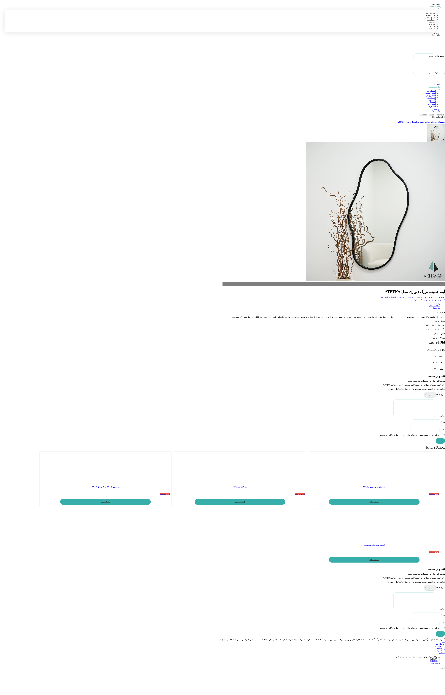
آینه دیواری (426, 297)
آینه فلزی (392, 297)
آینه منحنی (384, 297)
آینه (443, 642)
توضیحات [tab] (436, 304)
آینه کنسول (441, 651)
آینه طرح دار (410, 297)
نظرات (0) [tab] (436, 308)
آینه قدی (442, 653)
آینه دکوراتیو (435, 297)
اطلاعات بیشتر (374, 502)
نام (443, 422)
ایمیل (442, 429)
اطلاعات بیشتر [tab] (434, 306)
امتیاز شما (440, 395)
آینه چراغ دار (440, 648)
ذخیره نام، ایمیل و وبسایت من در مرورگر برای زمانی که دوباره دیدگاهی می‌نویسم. (411, 435)
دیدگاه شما (440, 416)
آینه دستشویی (440, 646)
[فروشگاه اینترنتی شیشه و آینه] (439, 47)
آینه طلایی (400, 297)
